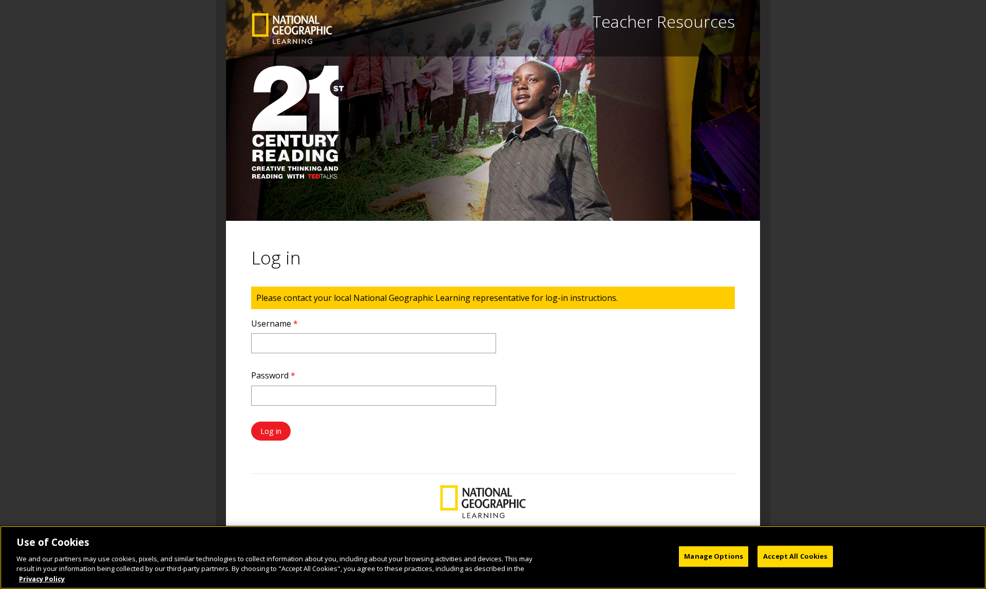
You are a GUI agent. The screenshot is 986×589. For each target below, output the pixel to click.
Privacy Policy (42, 578)
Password (273, 375)
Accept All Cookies (795, 556)
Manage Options (713, 556)
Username (274, 323)
